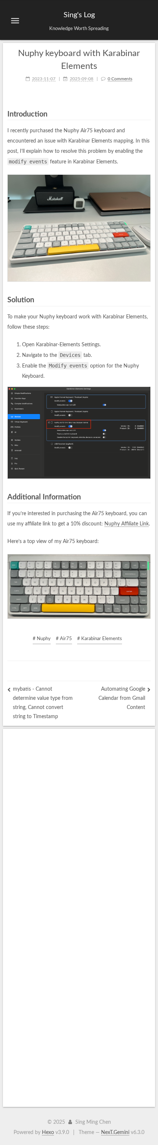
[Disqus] (79, 820)
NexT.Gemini (115, 1132)
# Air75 (64, 638)
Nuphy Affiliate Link (126, 524)
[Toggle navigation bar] (15, 20)
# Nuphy (42, 638)
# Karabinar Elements (99, 638)
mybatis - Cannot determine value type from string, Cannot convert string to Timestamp (43, 703)
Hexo (48, 1132)
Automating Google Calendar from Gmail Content (121, 698)
